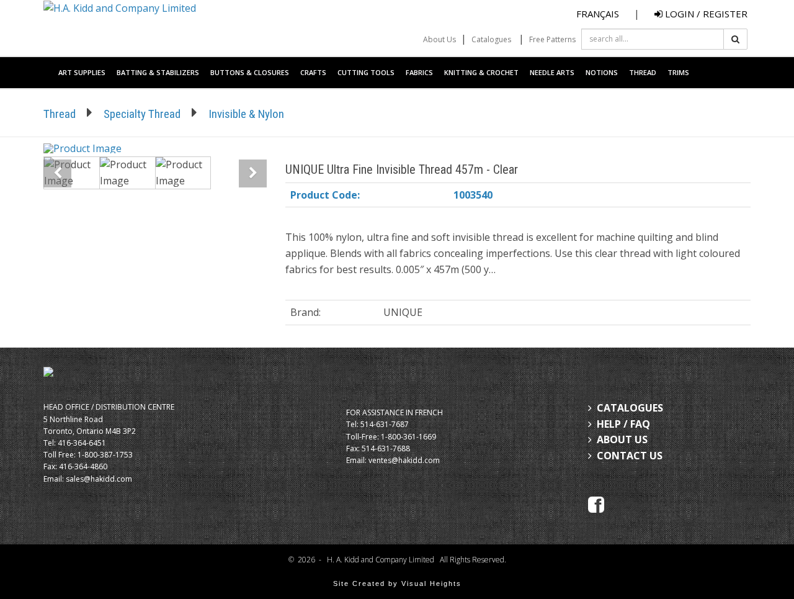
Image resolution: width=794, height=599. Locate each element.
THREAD (642, 72)
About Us (439, 39)
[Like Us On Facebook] (596, 503)
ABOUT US (622, 439)
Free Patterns (552, 39)
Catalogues (491, 39)
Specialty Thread (142, 114)
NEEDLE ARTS (552, 72)
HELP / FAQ (623, 424)
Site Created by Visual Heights (397, 583)
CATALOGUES (630, 408)
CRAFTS (313, 72)
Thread (59, 114)
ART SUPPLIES (81, 72)
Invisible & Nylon (246, 114)
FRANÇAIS (597, 13)
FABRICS (419, 72)
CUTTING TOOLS (366, 72)
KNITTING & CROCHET (481, 72)
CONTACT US (629, 455)
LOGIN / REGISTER (704, 13)
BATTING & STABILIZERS (158, 72)
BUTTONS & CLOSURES (249, 72)
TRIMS (678, 72)
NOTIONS (602, 72)
